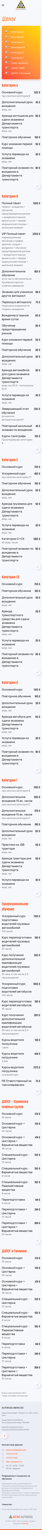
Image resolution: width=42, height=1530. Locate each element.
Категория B (17, 37)
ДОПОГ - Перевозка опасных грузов (15, 1104)
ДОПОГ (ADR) (18, 68)
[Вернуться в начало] (21, 5)
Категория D (17, 52)
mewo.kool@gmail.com (16, 1450)
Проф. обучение (19, 62)
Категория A (17, 31)
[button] (3, 5)
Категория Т (17, 57)
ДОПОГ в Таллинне (20, 73)
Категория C (17, 42)
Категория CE (18, 47)
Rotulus (25, 1523)
